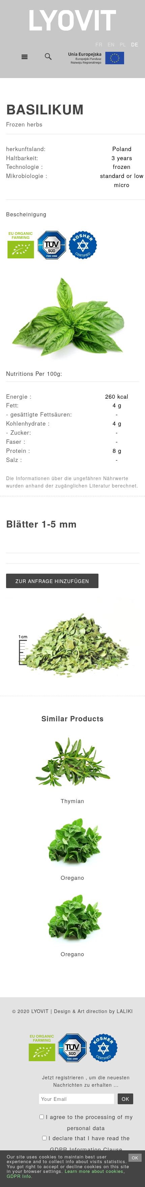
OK (135, 1157)
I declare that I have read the (88, 1143)
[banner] (72, 19)
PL (123, 44)
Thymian (72, 801)
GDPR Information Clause (86, 1149)
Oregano (72, 877)
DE (134, 44)
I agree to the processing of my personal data (88, 1122)
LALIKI (125, 1011)
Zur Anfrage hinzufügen (52, 581)
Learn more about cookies (94, 1171)
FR (99, 44)
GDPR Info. (20, 1176)
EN (111, 44)
